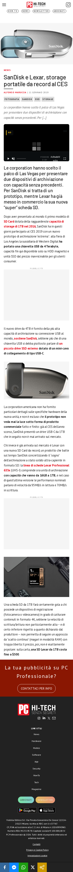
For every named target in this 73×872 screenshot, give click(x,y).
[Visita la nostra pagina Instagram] (39, 718)
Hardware (36, 741)
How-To (13, 11)
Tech (36, 782)
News (25, 11)
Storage (47, 99)
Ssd (37, 99)
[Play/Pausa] (8, 158)
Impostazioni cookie (37, 855)
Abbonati (59, 11)
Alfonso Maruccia (15, 92)
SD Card (9, 221)
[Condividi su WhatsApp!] (23, 867)
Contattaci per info (36, 688)
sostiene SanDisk (25, 338)
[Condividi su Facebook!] (4, 867)
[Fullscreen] (65, 158)
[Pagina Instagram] (68, 4)
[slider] (21, 158)
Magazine (36, 789)
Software (36, 754)
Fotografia (12, 99)
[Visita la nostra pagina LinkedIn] (44, 718)
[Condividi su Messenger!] (14, 867)
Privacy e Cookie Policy (37, 849)
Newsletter (41, 11)
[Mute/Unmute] (13, 158)
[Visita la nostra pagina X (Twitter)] (49, 718)
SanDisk (27, 99)
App (36, 761)
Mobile (36, 748)
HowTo (36, 775)
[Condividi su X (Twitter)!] (32, 867)
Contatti (36, 844)
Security (36, 768)
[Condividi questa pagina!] (42, 867)
